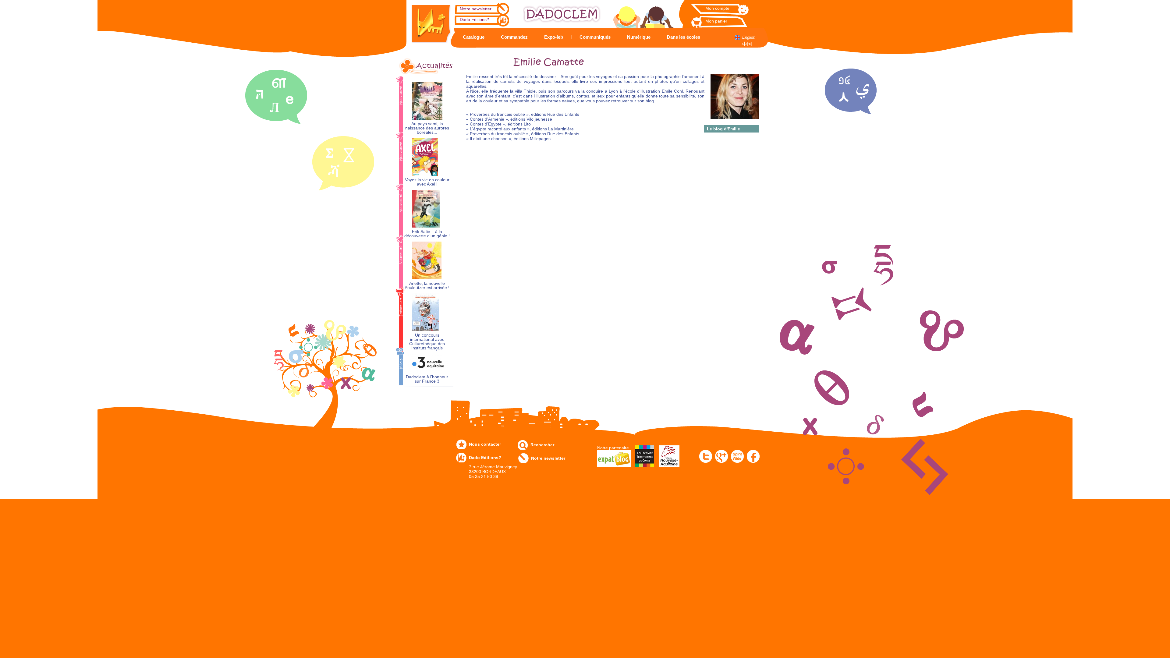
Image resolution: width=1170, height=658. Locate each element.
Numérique (639, 37)
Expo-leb (553, 37)
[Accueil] (426, 21)
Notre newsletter (475, 8)
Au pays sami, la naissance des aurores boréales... (427, 128)
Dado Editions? (474, 19)
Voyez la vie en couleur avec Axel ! (427, 182)
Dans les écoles (683, 37)
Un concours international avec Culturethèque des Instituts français (427, 341)
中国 (747, 44)
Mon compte (717, 8)
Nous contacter (485, 444)
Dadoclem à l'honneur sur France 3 (427, 379)
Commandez (514, 37)
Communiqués (595, 37)
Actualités (434, 66)
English (748, 37)
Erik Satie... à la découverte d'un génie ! (427, 233)
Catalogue (473, 37)
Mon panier (716, 21)
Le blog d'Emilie (723, 128)
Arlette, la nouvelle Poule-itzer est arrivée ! (427, 285)
